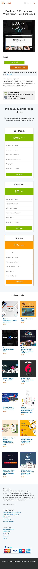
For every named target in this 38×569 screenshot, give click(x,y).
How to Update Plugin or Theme (12, 512)
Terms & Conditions (8, 521)
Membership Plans (8, 529)
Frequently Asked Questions (11, 514)
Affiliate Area (6, 531)
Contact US (6, 534)
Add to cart (14, 62)
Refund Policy (7, 519)
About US (5, 536)
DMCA (5, 538)
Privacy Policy (7, 517)
